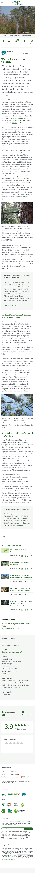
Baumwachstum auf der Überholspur (18, 551)
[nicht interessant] (6, 743)
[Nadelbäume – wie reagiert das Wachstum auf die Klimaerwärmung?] (5, 606)
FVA (27, 837)
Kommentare (26, 715)
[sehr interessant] (22, 743)
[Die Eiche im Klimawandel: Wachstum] (5, 566)
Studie (14, 123)
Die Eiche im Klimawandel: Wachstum (19, 563)
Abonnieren (28, 829)
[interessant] (18, 743)
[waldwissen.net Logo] (18, 3)
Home (3, 771)
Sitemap (13, 771)
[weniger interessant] (10, 743)
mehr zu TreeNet (11, 305)
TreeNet (21, 180)
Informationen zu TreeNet (11, 628)
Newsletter (9, 821)
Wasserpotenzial (16, 118)
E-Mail (3, 673)
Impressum (14, 777)
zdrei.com (28, 781)
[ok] (14, 743)
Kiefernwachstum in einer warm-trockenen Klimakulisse (21, 576)
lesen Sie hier (10, 859)
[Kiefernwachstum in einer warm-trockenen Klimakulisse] (5, 579)
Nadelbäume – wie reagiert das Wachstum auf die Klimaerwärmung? (21, 603)
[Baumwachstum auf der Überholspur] (5, 553)
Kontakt (3, 774)
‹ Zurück (3, 35)
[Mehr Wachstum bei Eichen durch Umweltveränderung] (5, 592)
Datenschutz (15, 774)
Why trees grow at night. (17, 523)
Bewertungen (9, 714)
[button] (32, 3)
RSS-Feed (25, 777)
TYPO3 (13, 782)
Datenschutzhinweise (18, 838)
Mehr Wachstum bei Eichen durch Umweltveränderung (20, 589)
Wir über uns (5, 777)
